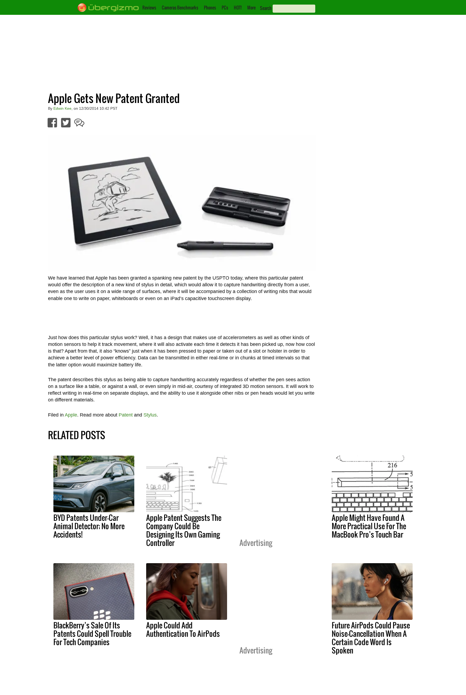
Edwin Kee (62, 108)
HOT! (238, 7)
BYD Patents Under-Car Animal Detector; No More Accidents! (89, 526)
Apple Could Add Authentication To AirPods (183, 629)
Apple (71, 415)
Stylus (150, 415)
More (251, 7)
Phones (210, 7)
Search (266, 8)
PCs (225, 7)
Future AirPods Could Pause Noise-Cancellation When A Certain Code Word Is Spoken (371, 638)
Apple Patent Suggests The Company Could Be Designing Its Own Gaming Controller (183, 530)
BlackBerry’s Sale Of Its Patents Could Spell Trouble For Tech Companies (92, 633)
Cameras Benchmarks (180, 7)
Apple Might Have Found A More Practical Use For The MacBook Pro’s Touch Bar (369, 526)
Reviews (149, 7)
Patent (126, 415)
